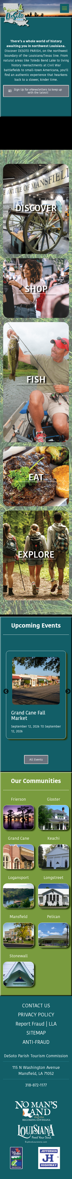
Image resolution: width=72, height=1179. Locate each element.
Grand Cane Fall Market (28, 715)
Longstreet (53, 877)
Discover (36, 208)
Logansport (18, 877)
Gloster (53, 799)
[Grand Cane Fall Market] (36, 681)
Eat (36, 477)
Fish (36, 379)
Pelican (53, 916)
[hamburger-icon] (64, 8)
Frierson (18, 799)
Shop (36, 289)
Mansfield (18, 916)
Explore (36, 554)
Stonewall (19, 956)
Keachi (53, 838)
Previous (5, 690)
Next (67, 690)
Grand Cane (18, 838)
